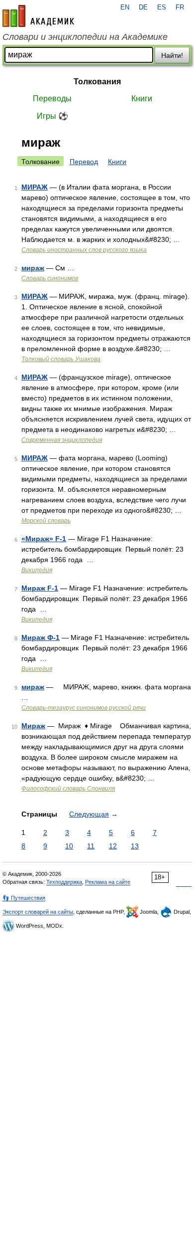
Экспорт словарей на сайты (37, 912)
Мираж (33, 726)
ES (161, 7)
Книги (141, 98)
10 (69, 846)
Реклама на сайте (107, 882)
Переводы (52, 98)
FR (180, 7)
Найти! (172, 55)
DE (143, 7)
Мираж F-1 (39, 588)
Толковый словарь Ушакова (60, 359)
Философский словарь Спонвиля (68, 788)
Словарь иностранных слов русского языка (84, 249)
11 (91, 846)
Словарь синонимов (49, 278)
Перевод (84, 162)
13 (135, 846)
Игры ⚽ (52, 116)
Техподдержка (64, 882)
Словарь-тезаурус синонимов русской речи (83, 707)
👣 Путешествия (23, 898)
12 (113, 846)
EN (124, 7)
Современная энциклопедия (61, 439)
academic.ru (38, 16)
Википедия (36, 570)
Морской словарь (46, 520)
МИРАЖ (34, 187)
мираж (32, 268)
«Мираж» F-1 (43, 539)
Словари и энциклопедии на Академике (85, 37)
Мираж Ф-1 (40, 637)
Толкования (97, 81)
